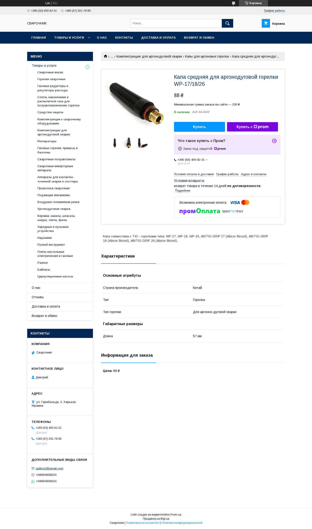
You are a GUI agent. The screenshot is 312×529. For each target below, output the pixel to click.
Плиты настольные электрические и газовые (55, 254)
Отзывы (38, 297)
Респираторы (46, 141)
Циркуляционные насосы (55, 276)
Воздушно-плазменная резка (58, 202)
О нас (102, 37)
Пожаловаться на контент (142, 522)
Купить (199, 127)
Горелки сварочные (51, 79)
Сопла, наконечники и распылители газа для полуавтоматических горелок (58, 101)
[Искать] (227, 23)
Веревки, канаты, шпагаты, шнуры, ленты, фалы (56, 218)
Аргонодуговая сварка (53, 209)
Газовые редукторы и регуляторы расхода (52, 88)
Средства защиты (50, 112)
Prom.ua (176, 514)
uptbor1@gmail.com (49, 468)
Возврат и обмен (199, 37)
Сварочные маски (50, 72)
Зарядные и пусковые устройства (53, 229)
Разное (42, 262)
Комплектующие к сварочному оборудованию (59, 121)
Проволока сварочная (53, 188)
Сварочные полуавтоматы (56, 159)
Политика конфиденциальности (182, 522)
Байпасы (43, 269)
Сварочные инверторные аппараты (55, 168)
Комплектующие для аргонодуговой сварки (149, 56)
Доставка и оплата (158, 37)
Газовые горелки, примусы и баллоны (57, 150)
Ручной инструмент (51, 244)
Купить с (245, 127)
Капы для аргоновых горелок (207, 56)
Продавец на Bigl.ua (156, 518)
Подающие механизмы (53, 195)
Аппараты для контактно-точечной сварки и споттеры (57, 179)
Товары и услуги (69, 37)
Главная (38, 37)
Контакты (124, 37)
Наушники (44, 237)
